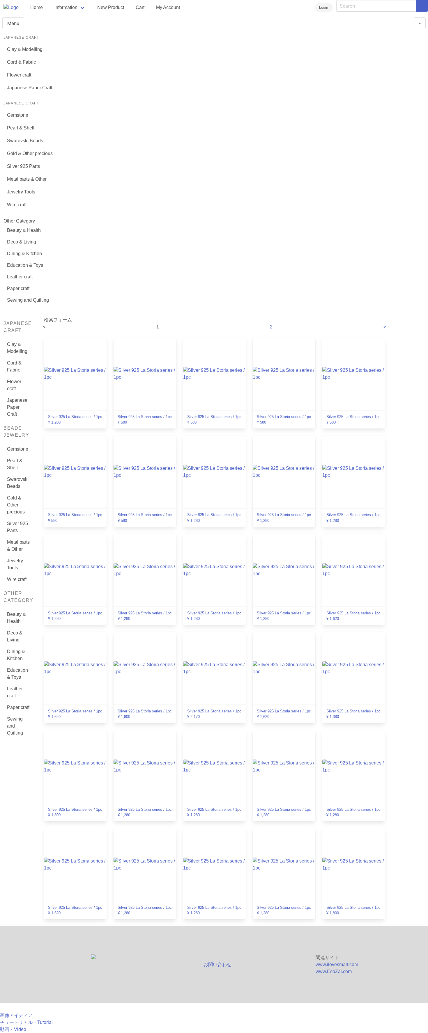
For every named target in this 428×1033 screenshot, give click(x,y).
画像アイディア (16, 1015)
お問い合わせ (217, 964)
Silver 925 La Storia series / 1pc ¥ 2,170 (214, 714)
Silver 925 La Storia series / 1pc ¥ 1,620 (353, 616)
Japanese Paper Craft (29, 87)
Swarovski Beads (25, 140)
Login (323, 8)
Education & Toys (25, 265)
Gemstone (17, 115)
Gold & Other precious (30, 153)
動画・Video (13, 1029)
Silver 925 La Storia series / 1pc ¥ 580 (145, 419)
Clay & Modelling (25, 49)
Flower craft (19, 74)
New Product (110, 7)
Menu (13, 23)
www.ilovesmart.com (337, 964)
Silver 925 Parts (23, 166)
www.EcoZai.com (334, 971)
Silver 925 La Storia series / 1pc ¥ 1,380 (353, 714)
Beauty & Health (24, 230)
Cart (140, 7)
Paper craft (18, 288)
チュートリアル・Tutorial (26, 1022)
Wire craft (16, 204)
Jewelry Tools (21, 191)
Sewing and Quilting (28, 300)
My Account (168, 7)
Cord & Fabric (21, 62)
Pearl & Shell (20, 127)
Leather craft (20, 276)
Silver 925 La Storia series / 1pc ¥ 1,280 (75, 419)
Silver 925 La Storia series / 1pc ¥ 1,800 (145, 714)
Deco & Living (21, 241)
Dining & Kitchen (24, 253)
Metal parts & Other (27, 179)
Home (36, 7)
